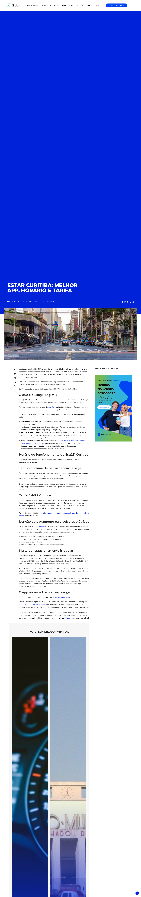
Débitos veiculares (49, 5)
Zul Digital (15, 301)
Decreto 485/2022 (40, 527)
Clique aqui (69, 618)
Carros (89, 5)
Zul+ (97, 5)
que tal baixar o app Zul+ (64, 597)
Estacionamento (31, 5)
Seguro (80, 5)
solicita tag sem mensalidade (34, 604)
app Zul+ (51, 407)
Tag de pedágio (67, 5)
